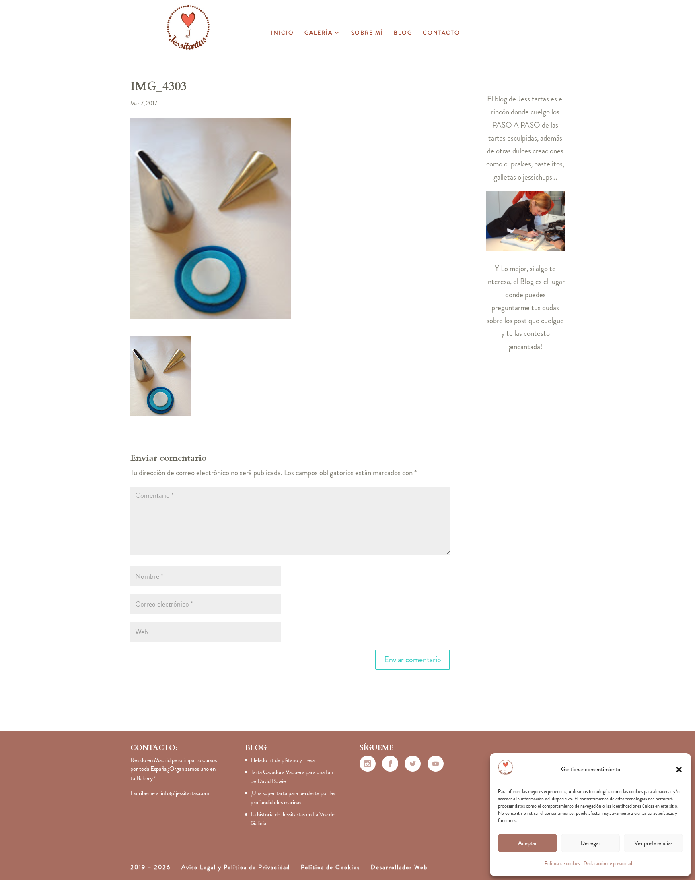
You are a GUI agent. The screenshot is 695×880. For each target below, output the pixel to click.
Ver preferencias (653, 843)
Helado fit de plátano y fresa (283, 760)
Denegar (590, 843)
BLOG (403, 33)
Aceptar (527, 843)
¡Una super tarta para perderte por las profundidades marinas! (293, 798)
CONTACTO (441, 33)
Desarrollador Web (399, 867)
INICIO (282, 33)
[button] (679, 770)
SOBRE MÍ (367, 33)
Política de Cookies (330, 867)
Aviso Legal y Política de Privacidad (235, 867)
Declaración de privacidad (608, 863)
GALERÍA (318, 33)
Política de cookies (562, 863)
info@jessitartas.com (185, 793)
